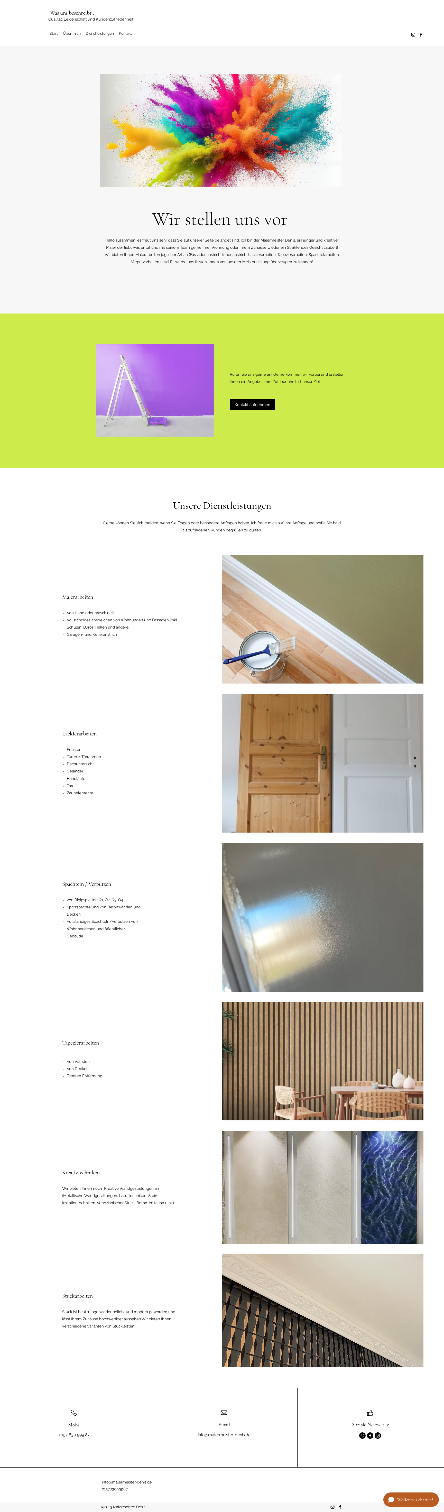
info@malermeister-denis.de (224, 1434)
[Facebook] (420, 34)
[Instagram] (413, 34)
